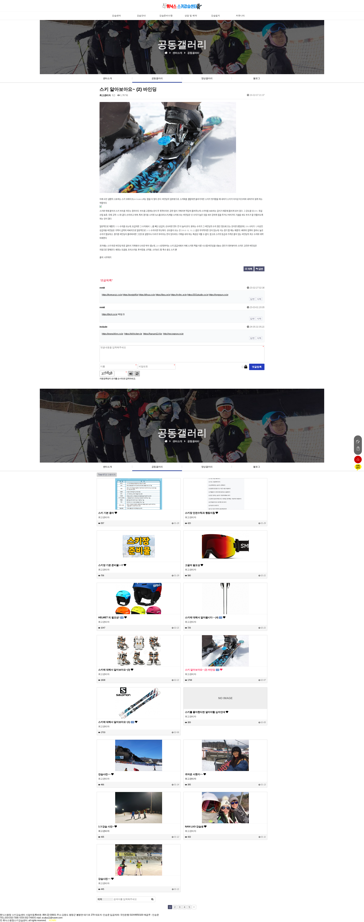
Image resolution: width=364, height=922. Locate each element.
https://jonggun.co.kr (218, 295)
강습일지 (215, 15)
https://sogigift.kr (130, 295)
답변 (260, 269)
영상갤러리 (207, 78)
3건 (113, 95)
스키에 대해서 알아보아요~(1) (116, 722)
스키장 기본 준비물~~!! (111, 565)
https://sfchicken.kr (133, 334)
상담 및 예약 (191, 15)
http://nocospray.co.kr (173, 334)
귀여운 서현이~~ (194, 774)
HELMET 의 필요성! (110, 617)
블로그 (256, 78)
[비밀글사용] (245, 367)
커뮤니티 (240, 15)
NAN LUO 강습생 (194, 826)
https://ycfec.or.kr (179, 295)
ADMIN (52, 920)
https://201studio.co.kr (197, 295)
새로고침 (137, 373)
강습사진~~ (104, 774)
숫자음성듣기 (131, 373)
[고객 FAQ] (358, 448)
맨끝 (194, 907)
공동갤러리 (157, 78)
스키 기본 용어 (106, 512)
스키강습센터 (182, 6)
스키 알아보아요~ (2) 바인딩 (202, 669)
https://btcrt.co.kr (109, 314)
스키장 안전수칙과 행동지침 (200, 512)
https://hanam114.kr (152, 334)
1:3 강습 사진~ (106, 826)
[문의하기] (358, 441)
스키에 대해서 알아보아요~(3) (114, 669)
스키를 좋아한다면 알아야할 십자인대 (205, 712)
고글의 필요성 (193, 565)
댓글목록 (106, 280)
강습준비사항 (166, 15)
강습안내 (141, 15)
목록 (249, 269)
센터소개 (107, 78)
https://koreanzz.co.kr (112, 295)
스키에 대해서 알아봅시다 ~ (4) (203, 617)
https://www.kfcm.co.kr (112, 334)
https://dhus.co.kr (147, 295)
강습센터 (116, 15)
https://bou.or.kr (163, 295)
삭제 (259, 299)
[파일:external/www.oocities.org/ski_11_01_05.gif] (101, 207)
